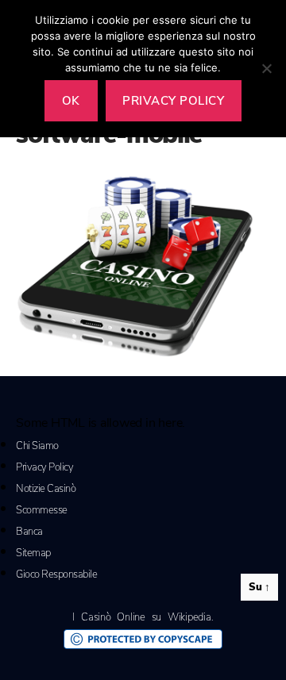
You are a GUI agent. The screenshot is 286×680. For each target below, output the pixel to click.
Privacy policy (173, 101)
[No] (266, 68)
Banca (29, 531)
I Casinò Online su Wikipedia (141, 617)
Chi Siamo (37, 446)
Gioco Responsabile (56, 574)
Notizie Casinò (45, 489)
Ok (71, 101)
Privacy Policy (44, 467)
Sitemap (33, 553)
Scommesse (42, 510)
